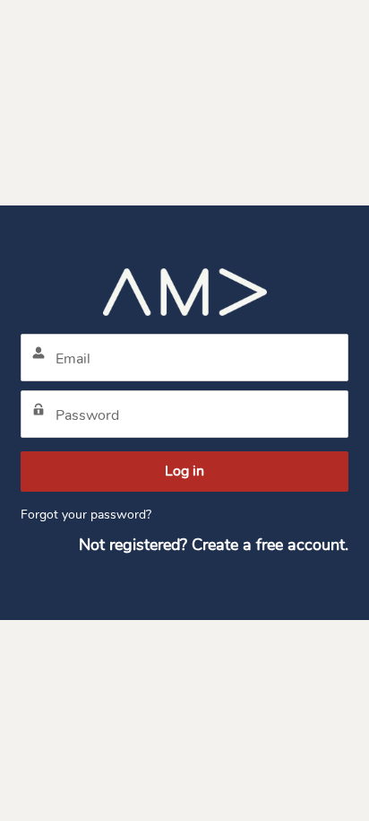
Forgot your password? (86, 514)
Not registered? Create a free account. (213, 544)
